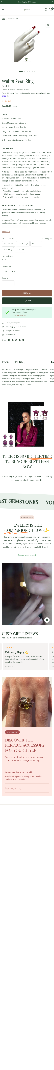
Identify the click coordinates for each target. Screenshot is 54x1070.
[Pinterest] (16, 340)
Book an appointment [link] (26, 555)
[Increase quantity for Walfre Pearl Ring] (12, 283)
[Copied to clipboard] (23, 340)
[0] (50, 9)
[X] (12, 340)
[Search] (46, 9)
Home (3, 18)
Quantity (5, 278)
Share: (4, 340)
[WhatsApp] (19, 340)
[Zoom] (48, 25)
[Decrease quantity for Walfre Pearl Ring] (4, 283)
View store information (18, 315)
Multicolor (4, 261)
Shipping (12, 89)
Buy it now (27, 300)
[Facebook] (9, 340)
